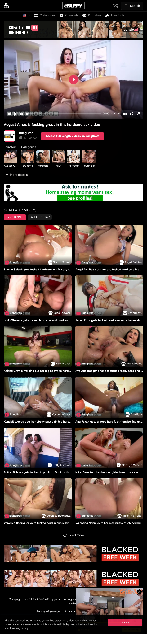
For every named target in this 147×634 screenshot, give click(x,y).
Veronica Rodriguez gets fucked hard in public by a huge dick (44, 523)
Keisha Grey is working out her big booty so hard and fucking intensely (51, 371)
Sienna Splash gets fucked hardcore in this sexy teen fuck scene (46, 269)
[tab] (15, 217)
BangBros (26, 133)
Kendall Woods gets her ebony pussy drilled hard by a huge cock (47, 421)
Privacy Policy (74, 611)
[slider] (63, 114)
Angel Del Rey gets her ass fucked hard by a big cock (110, 269)
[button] (73, 174)
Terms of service (48, 611)
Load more (76, 535)
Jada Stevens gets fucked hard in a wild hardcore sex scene (44, 320)
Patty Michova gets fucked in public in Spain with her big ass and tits (50, 472)
